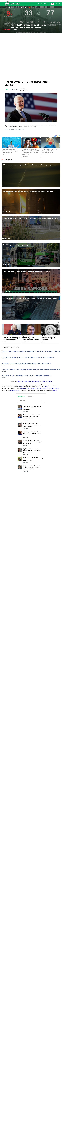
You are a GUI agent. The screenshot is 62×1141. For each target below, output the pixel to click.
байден (45, 381)
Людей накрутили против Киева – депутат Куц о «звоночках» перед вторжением (32, 433)
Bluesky (57, 388)
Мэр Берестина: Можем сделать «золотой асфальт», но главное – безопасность (32, 407)
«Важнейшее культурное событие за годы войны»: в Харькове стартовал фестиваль (30, 26)
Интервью (21, 396)
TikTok (17, 390)
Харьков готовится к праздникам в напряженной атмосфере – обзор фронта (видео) (31, 351)
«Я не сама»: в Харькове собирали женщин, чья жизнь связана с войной (26, 376)
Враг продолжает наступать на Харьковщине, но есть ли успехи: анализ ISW (28, 357)
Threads (39, 388)
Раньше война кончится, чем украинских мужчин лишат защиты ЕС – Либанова (32, 442)
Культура (4, 29)
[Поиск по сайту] (48, 4)
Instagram (29, 388)
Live (39, 4)
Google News (50, 388)
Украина (36, 381)
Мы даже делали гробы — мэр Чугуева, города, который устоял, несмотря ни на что (32, 467)
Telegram (21, 386)
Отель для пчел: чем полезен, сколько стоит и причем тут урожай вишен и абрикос (33, 459)
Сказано (30, 381)
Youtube (12, 390)
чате (45, 386)
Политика (24, 381)
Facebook (23, 388)
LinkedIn (44, 388)
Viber (34, 388)
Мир (7, 89)
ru (45, 4)
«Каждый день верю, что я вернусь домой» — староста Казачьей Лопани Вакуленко (32, 416)
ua (42, 4)
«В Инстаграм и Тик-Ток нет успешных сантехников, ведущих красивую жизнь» (32, 425)
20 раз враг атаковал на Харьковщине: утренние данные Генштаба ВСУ (26, 363)
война (50, 381)
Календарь (29, 396)
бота (55, 390)
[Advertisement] (31, 44)
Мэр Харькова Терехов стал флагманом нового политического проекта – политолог (32, 450)
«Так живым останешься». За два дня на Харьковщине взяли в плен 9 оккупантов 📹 (31, 369)
